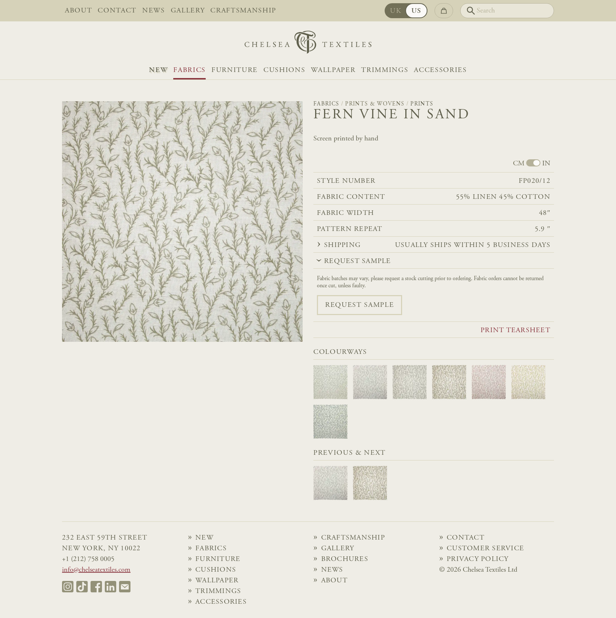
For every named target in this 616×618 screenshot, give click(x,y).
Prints (421, 104)
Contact (117, 10)
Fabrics (189, 70)
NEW (158, 70)
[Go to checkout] (444, 10)
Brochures (344, 559)
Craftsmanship (243, 10)
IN (546, 163)
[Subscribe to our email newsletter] (124, 586)
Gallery (188, 10)
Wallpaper (333, 70)
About (78, 10)
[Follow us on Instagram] (67, 586)
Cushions (284, 70)
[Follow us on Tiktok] (82, 586)
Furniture (234, 70)
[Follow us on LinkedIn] (110, 586)
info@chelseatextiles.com (96, 569)
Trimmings (384, 70)
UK (395, 11)
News (153, 10)
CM (518, 163)
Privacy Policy (478, 559)
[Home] (308, 44)
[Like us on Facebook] (96, 586)
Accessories (440, 70)
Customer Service (485, 548)
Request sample (359, 305)
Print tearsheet (515, 330)
